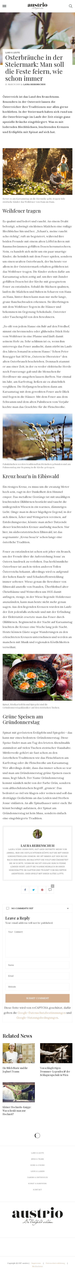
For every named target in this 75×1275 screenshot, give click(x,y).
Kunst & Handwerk (37, 1183)
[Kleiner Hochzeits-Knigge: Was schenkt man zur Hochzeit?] (19, 1092)
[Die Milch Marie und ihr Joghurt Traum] (19, 1053)
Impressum (36, 1263)
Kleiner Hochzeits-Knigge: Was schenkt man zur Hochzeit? (17, 1110)
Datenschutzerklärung (55, 1263)
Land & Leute (12, 52)
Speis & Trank (37, 1159)
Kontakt (37, 1189)
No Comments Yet (22, 908)
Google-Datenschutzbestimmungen (42, 1012)
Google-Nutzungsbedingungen (37, 1017)
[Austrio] (37, 6)
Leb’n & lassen (37, 1171)
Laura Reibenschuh (34, 84)
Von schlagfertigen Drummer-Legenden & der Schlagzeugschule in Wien (55, 1071)
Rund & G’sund (38, 1165)
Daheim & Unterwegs (37, 1177)
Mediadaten (37, 1266)
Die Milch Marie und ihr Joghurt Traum (15, 1069)
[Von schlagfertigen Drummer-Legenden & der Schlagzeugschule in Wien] (56, 1053)
